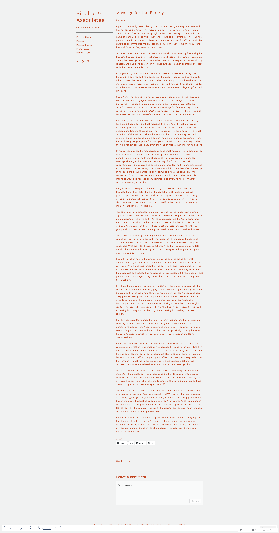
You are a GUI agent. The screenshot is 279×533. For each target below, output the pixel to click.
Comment (195, 501)
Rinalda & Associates (90, 16)
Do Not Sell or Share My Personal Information (163, 525)
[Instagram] (88, 61)
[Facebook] (83, 61)
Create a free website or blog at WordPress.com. (117, 525)
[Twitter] (77, 61)
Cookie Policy (47, 529)
